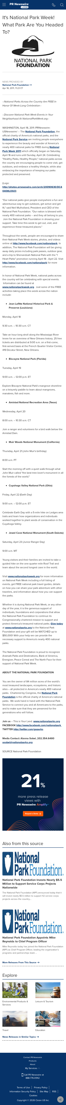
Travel (5, 1030)
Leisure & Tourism (44, 1001)
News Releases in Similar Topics (19, 1036)
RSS (54, 1091)
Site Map (44, 1091)
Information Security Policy (23, 1091)
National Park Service (15, 139)
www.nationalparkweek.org (18, 287)
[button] (33, 51)
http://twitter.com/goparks (28, 729)
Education (40, 1030)
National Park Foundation (40, 131)
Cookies (33, 1095)
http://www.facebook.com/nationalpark (35, 243)
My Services (31, 1068)
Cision (39, 1100)
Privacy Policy (40, 1087)
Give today (57, 623)
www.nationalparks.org (18, 627)
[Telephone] (54, 5)
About (32, 1064)
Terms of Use (23, 1087)
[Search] (62, 5)
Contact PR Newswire (32, 1057)
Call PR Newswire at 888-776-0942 (33, 1076)
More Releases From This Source (19, 962)
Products (33, 1060)
